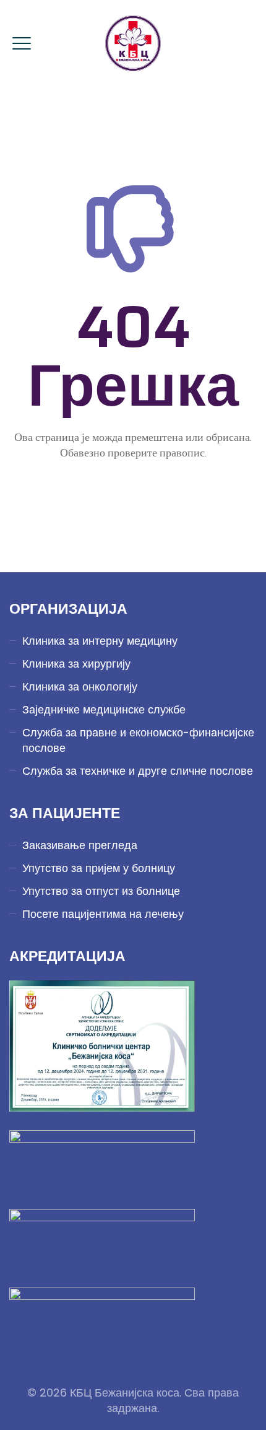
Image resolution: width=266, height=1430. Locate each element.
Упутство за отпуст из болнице (101, 891)
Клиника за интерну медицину (100, 640)
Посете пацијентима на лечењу (103, 914)
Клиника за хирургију (76, 663)
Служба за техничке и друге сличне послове (137, 770)
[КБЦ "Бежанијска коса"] (133, 43)
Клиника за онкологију (79, 686)
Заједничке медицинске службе (104, 709)
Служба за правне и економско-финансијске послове (138, 740)
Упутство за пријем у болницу (98, 868)
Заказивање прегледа (79, 845)
